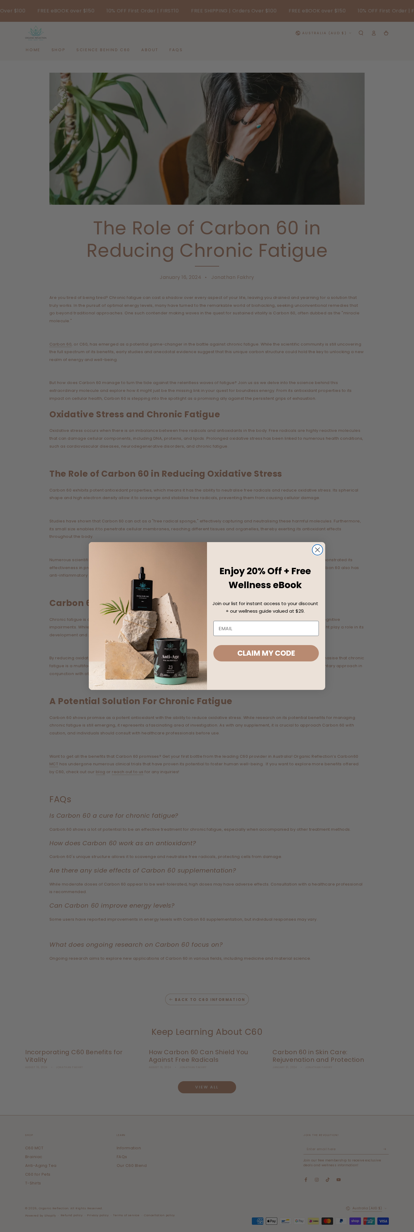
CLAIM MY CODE (266, 653)
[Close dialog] (317, 550)
